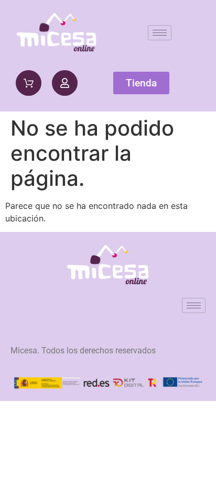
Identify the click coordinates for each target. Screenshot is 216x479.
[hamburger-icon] (159, 32)
